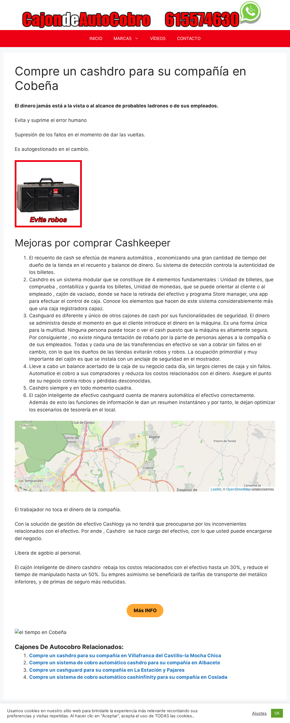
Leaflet (216, 489)
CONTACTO (189, 38)
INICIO (95, 38)
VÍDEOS (158, 38)
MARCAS (123, 38)
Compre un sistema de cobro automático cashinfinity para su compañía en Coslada (128, 677)
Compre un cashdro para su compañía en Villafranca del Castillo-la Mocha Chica (125, 655)
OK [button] (277, 713)
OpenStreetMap (238, 489)
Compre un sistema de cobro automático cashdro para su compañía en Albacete (124, 662)
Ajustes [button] (259, 713)
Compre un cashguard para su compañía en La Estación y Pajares (107, 670)
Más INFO (145, 611)
